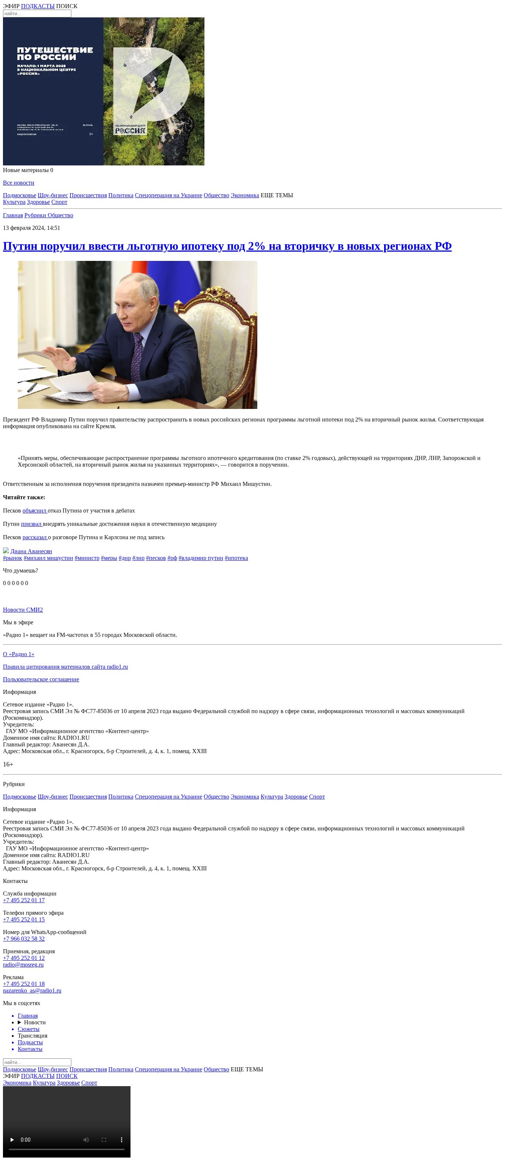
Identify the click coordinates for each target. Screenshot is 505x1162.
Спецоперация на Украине (168, 195)
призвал (32, 524)
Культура (14, 202)
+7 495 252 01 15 (24, 919)
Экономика (245, 195)
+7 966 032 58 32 (24, 939)
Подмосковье (19, 195)
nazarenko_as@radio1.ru (32, 990)
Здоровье (38, 202)
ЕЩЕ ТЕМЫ (277, 195)
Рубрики (36, 215)
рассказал (35, 537)
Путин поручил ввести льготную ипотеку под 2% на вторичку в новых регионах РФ (227, 245)
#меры (109, 558)
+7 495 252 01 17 (24, 900)
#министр (87, 558)
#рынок (12, 558)
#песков (156, 558)
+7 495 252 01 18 (24, 984)
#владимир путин (201, 558)
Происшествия (88, 195)
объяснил (35, 510)
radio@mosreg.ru (23, 964)
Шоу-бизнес (53, 195)
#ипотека (236, 558)
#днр (125, 558)
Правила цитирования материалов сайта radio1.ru (65, 667)
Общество (216, 195)
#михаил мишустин (48, 558)
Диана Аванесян (31, 551)
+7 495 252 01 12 (24, 958)
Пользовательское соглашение (41, 679)
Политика (120, 195)
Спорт (59, 202)
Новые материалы (28, 170)
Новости (35, 1022)
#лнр (138, 558)
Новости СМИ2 (23, 610)
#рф (172, 558)
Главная (13, 215)
